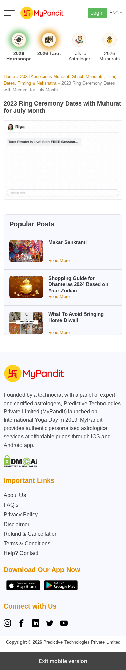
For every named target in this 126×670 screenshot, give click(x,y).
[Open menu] (9, 13)
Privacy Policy (21, 514)
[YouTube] (63, 624)
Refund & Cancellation (31, 534)
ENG (114, 12)
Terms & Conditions (27, 543)
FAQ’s (11, 505)
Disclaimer (16, 524)
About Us (15, 495)
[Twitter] (49, 624)
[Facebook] (21, 624)
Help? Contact (21, 553)
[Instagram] (9, 624)
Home (9, 76)
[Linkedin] (35, 624)
